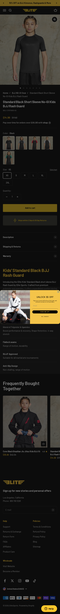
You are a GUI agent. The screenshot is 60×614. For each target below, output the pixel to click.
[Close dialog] (58, 292)
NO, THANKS (45, 316)
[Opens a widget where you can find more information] (49, 609)
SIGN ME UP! (45, 312)
